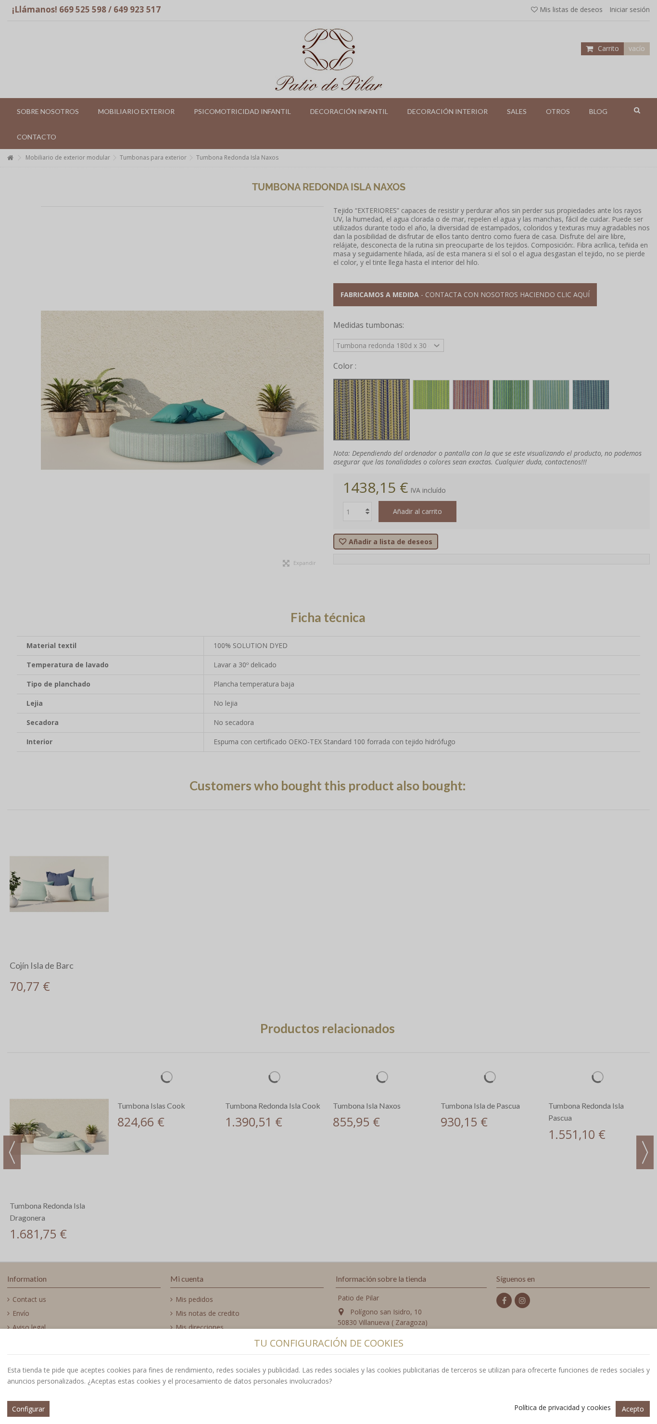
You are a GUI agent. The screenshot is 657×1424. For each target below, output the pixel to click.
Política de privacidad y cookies (562, 1407)
